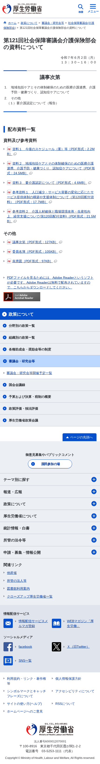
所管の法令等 (14, 540)
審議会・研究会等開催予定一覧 (29, 373)
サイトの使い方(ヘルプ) (24, 704)
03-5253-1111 (52, 751)
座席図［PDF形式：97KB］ (32, 261)
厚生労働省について (20, 516)
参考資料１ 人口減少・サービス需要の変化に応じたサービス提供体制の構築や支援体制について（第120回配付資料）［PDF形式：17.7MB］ (50, 197)
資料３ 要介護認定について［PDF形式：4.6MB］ (49, 183)
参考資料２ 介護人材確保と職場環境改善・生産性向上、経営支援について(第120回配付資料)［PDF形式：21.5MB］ (51, 216)
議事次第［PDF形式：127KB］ (35, 242)
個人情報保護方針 (68, 678)
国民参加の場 (50, 464)
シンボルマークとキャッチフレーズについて (26, 693)
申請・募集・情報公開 (22, 552)
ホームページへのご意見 (25, 711)
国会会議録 (17, 385)
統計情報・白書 (16, 528)
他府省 (12, 573)
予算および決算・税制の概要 (30, 396)
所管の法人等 (17, 581)
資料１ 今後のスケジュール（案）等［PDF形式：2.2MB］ (51, 151)
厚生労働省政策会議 (23, 420)
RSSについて (65, 704)
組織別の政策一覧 (22, 337)
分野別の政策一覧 (22, 325)
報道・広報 (12, 492)
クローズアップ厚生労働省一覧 (30, 596)
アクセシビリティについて (74, 691)
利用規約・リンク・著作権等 (26, 681)
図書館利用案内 (18, 588)
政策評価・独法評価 (23, 408)
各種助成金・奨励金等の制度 (30, 349)
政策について (14, 504)
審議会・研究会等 (22, 361)
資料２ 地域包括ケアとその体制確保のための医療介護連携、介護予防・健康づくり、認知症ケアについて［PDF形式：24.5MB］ (51, 168)
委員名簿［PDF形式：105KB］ (35, 251)
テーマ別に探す (16, 480)
